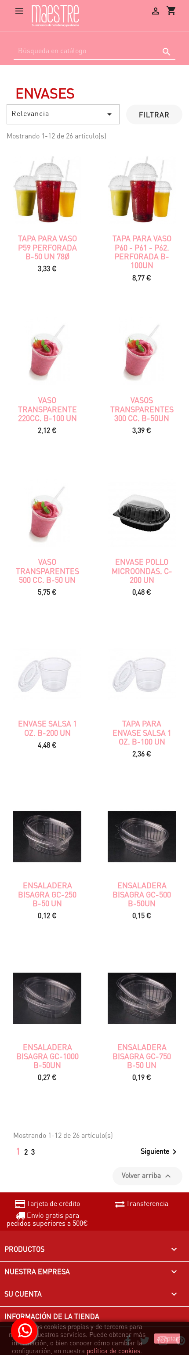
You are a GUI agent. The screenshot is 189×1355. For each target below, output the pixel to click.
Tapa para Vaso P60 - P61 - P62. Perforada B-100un (142, 251)
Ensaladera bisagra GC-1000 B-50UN (47, 1056)
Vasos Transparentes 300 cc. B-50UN (142, 409)
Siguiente (160, 1152)
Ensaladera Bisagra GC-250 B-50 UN (47, 894)
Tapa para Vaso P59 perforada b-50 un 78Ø (47, 247)
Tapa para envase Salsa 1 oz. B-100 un (142, 732)
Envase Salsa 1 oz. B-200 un (47, 728)
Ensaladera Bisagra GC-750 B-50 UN (142, 1056)
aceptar (167, 1338)
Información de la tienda (51, 1316)
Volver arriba (147, 1175)
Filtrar (154, 114)
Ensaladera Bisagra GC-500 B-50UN (142, 894)
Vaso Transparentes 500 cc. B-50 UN (47, 571)
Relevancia (63, 114)
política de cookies (113, 1350)
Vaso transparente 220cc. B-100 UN (47, 409)
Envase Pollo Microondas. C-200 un (142, 571)
